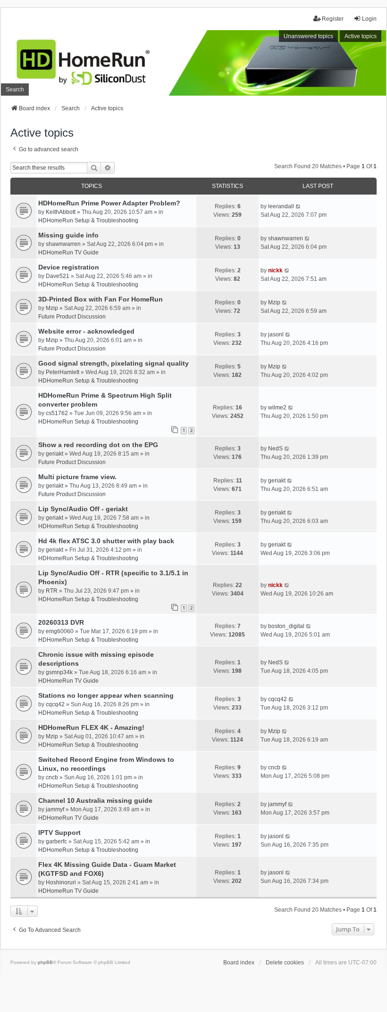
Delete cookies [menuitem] (285, 962)
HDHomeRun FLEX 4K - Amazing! (91, 727)
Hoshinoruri (61, 882)
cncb (52, 777)
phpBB (45, 962)
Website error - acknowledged (86, 331)
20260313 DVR (61, 622)
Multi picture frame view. (77, 477)
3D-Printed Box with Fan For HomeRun (100, 299)
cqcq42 (55, 704)
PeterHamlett (62, 372)
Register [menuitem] (333, 19)
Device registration (68, 267)
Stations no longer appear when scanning (106, 695)
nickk (275, 270)
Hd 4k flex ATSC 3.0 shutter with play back (106, 541)
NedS (275, 448)
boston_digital (286, 626)
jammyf (55, 809)
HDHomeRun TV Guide (68, 252)
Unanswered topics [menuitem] (308, 36)
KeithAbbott (61, 212)
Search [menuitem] (15, 89)
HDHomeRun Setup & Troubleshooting (88, 220)
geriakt (54, 453)
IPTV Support (59, 832)
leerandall (281, 206)
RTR (52, 591)
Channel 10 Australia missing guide (95, 800)
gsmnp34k (59, 672)
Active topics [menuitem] (361, 36)
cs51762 (57, 413)
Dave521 (57, 276)
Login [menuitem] (369, 19)
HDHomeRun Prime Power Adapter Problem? (109, 203)
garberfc (56, 841)
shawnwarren (63, 244)
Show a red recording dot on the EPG (98, 445)
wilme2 (277, 407)
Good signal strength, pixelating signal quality (113, 363)
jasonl (276, 334)
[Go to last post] (298, 206)
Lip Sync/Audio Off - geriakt (83, 509)
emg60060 (60, 631)
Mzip (52, 308)
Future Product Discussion (72, 316)
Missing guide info (68, 235)
